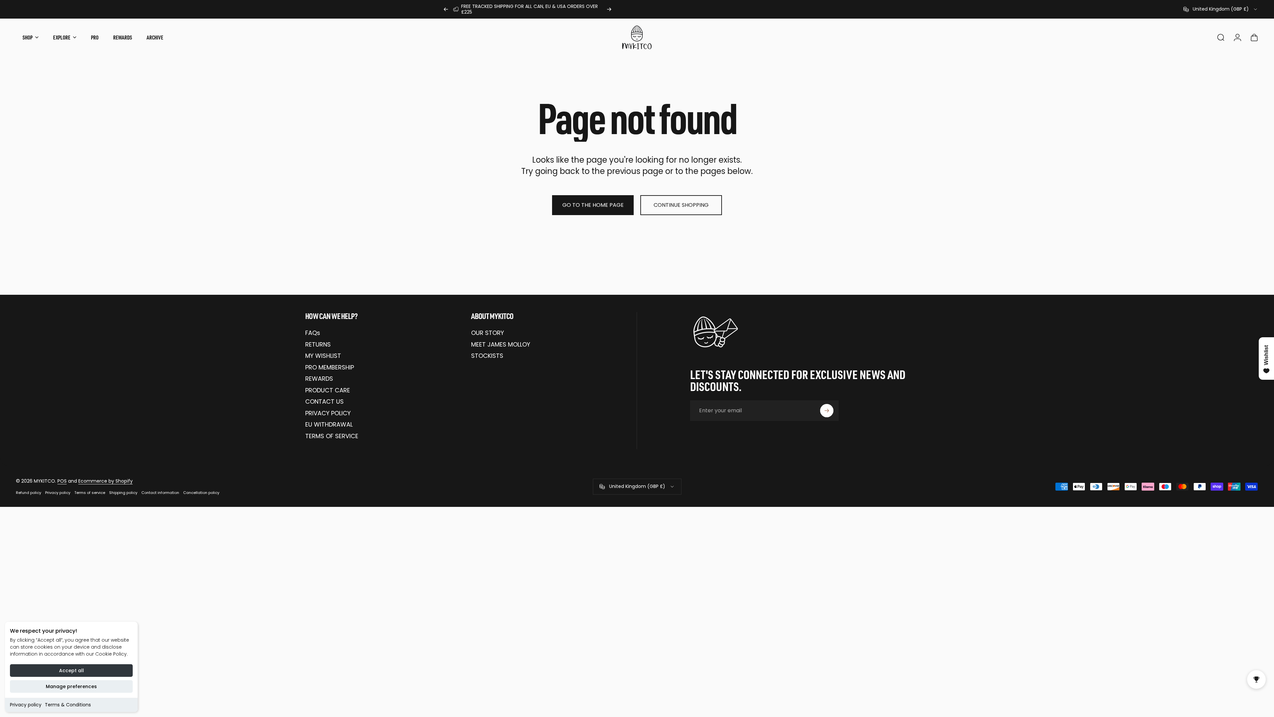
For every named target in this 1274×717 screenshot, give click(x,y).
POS (62, 481)
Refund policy (28, 492)
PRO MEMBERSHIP (329, 367)
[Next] (609, 9)
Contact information (160, 492)
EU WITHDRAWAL (329, 425)
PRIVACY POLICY (328, 413)
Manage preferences (71, 686)
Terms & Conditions (68, 704)
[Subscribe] (826, 410)
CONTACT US (324, 402)
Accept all (71, 670)
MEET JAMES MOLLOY (500, 345)
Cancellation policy (201, 492)
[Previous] (446, 9)
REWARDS (319, 379)
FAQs (312, 333)
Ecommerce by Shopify (105, 481)
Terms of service (89, 492)
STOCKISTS (487, 356)
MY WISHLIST (323, 356)
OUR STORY (487, 333)
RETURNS (318, 345)
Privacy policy (25, 704)
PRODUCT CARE (327, 390)
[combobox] (1220, 9)
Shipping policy (123, 492)
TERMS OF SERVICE (331, 436)
